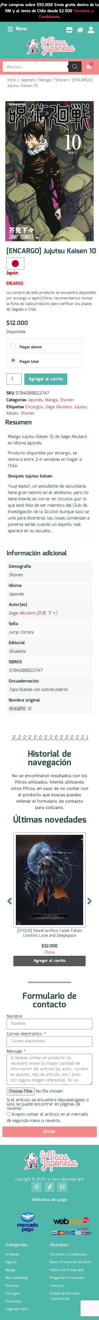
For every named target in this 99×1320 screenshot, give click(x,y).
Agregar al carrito (46, 379)
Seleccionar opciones (49, 961)
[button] (17, 29)
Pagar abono (31, 347)
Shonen (61, 80)
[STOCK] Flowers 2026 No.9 (49, 931)
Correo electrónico (25, 1034)
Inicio (11, 80)
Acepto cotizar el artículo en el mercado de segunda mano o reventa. (47, 1117)
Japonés (28, 80)
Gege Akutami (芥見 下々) (33, 613)
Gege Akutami (58, 407)
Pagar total (29, 361)
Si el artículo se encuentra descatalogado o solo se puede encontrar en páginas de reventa (48, 1104)
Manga (45, 80)
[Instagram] (36, 1187)
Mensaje (15, 1052)
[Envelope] (62, 1187)
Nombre (14, 1016)
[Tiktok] (49, 1187)
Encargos (34, 407)
